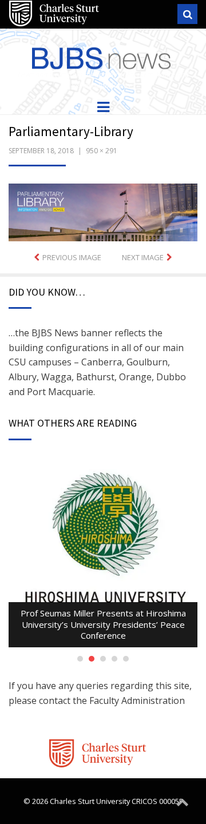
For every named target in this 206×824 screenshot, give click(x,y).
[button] (103, 212)
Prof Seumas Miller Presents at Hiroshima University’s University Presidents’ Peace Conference (103, 624)
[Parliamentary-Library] (103, 211)
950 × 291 (101, 151)
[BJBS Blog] (103, 55)
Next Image (143, 257)
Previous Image (71, 257)
